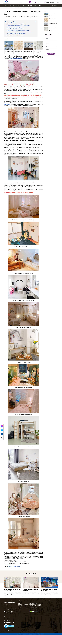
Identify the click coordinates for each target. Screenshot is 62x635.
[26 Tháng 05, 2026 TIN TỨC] (49, 582)
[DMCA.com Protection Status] (33, 611)
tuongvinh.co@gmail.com (10, 622)
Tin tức (19, 607)
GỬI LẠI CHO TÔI (51, 53)
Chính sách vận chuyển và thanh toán (35, 605)
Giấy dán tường (20, 605)
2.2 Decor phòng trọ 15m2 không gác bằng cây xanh (15, 28)
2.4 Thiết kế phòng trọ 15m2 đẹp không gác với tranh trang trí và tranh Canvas (19, 31)
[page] (52, 5)
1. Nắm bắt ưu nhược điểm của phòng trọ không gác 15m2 (15, 24)
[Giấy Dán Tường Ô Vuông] (9, 45)
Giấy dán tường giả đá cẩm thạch (53, 28)
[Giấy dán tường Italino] (18, 45)
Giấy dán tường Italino (52, 18)
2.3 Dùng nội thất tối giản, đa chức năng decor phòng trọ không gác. (18, 30)
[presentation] (4, 46)
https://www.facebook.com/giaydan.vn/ (15, 566)
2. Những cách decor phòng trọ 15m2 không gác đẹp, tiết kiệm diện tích (18, 25)
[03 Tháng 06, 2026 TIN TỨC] (12, 582)
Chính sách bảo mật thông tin (33, 607)
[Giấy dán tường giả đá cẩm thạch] (38, 45)
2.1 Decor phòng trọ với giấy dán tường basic (14, 27)
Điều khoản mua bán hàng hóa (34, 603)
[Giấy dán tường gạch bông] (28, 45)
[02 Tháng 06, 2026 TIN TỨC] (31, 582)
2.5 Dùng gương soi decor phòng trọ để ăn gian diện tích (16, 33)
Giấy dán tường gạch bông (53, 23)
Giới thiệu (19, 603)
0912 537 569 (9, 564)
